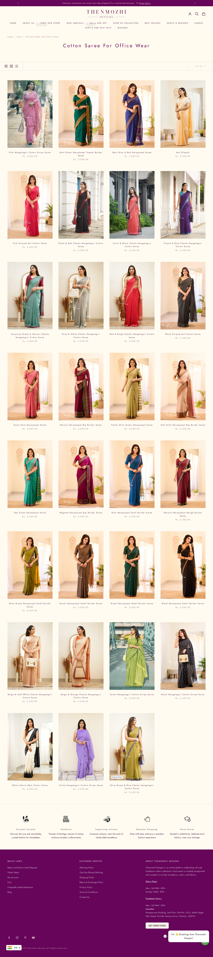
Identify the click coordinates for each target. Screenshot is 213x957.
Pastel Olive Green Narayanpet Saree (132, 425)
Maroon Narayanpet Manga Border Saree (183, 514)
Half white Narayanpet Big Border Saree (183, 425)
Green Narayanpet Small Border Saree (132, 603)
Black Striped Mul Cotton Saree (183, 334)
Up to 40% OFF (98, 23)
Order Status (13, 872)
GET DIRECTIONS (157, 925)
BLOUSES (123, 27)
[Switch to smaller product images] (11, 66)
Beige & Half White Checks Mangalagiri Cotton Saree (30, 696)
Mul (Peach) (183, 152)
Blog (9, 892)
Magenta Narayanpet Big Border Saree (81, 512)
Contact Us (85, 897)
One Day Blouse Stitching (91, 872)
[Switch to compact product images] (16, 66)
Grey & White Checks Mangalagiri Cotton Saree (81, 336)
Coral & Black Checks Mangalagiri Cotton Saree (132, 245)
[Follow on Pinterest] (25, 937)
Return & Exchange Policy (91, 882)
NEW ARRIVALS (75, 23)
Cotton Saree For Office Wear (42, 37)
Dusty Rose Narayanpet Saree (30, 425)
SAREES (198, 23)
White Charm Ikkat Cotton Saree (30, 785)
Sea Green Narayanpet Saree (30, 512)
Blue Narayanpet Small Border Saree (132, 512)
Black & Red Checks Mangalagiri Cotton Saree (81, 245)
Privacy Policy (86, 887)
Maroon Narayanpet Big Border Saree (81, 425)
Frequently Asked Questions (20, 887)
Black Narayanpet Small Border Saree (183, 603)
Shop (19, 37)
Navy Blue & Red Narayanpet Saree (132, 152)
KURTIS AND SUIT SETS (98, 27)
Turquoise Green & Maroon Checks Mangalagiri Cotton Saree (30, 336)
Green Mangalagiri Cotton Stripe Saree (132, 694)
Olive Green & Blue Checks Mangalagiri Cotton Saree (132, 787)
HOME (13, 23)
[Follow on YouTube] (33, 937)
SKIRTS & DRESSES (177, 23)
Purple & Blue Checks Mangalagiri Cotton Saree (183, 245)
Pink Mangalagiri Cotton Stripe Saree (30, 152)
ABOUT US (28, 23)
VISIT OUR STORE (50, 23)
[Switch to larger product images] (6, 66)
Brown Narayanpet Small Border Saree (81, 603)
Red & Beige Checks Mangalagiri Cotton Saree (132, 336)
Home (10, 37)
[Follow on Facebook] (9, 937)
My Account (12, 877)
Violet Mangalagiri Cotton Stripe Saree (81, 785)
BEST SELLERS (153, 23)
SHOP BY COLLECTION (125, 23)
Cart (9, 882)
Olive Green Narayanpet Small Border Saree (30, 605)
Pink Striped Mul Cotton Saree (30, 243)
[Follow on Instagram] (17, 937)
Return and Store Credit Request (22, 867)
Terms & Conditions (89, 892)
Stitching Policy (87, 867)
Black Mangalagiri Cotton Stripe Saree (183, 694)
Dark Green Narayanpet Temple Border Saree (81, 154)
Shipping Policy (87, 877)
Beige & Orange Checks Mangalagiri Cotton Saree (81, 696)
